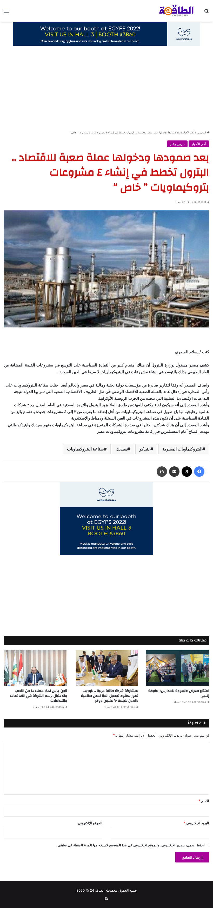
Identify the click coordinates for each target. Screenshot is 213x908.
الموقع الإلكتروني (90, 823)
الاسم (204, 801)
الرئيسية (202, 132)
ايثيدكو (144, 449)
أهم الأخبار (188, 132)
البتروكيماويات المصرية (182, 449)
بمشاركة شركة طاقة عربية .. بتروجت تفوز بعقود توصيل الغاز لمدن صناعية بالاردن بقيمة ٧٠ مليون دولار (109, 695)
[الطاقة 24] (171, 11)
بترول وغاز (177, 144)
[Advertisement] (106, 90)
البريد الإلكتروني (196, 823)
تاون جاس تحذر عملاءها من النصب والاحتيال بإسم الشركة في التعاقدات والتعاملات (38, 695)
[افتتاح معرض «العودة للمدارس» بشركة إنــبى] (177, 668)
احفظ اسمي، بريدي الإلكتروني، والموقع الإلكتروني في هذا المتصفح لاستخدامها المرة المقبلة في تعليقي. (130, 845)
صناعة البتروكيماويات (85, 449)
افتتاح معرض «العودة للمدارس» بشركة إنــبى (178, 693)
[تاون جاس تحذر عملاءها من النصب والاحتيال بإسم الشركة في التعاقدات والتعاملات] (35, 668)
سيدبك (121, 449)
